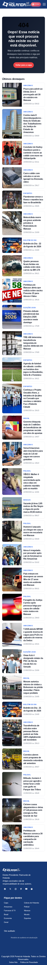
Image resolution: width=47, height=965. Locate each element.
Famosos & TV (10, 910)
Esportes (27, 918)
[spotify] (31, 889)
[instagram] (15, 889)
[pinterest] (21, 889)
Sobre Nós (13, 962)
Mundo (27, 914)
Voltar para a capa (23, 65)
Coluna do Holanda (31, 903)
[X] (10, 889)
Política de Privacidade (29, 962)
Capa (6, 903)
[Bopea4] (17, 4)
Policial (26, 907)
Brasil (6, 914)
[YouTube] (26, 889)
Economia (8, 918)
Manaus (27, 910)
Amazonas (8, 907)
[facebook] (5, 889)
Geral (6, 922)
